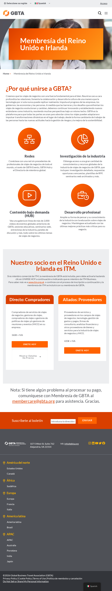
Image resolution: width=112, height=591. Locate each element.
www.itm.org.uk (36, 282)
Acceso (103, 3)
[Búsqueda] (100, 13)
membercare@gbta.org (33, 401)
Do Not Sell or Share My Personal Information (26, 581)
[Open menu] (106, 13)
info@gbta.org (71, 443)
